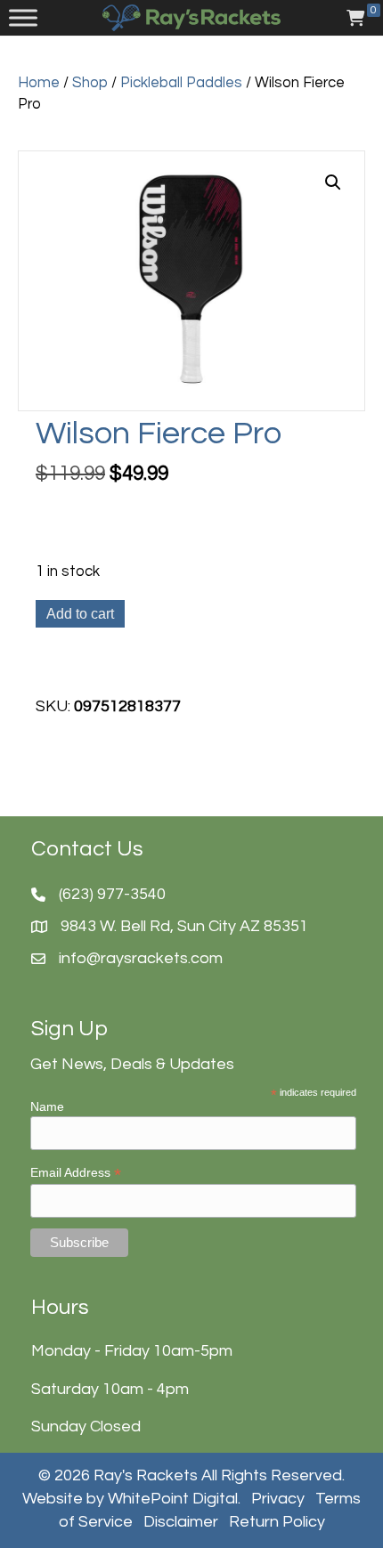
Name (47, 1106)
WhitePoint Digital (173, 1498)
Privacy (278, 1498)
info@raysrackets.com (141, 958)
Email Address (75, 1172)
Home (39, 82)
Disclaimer (180, 1521)
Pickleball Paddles (181, 82)
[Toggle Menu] (23, 18)
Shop (90, 82)
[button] (333, 182)
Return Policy (277, 1521)
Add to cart (80, 613)
